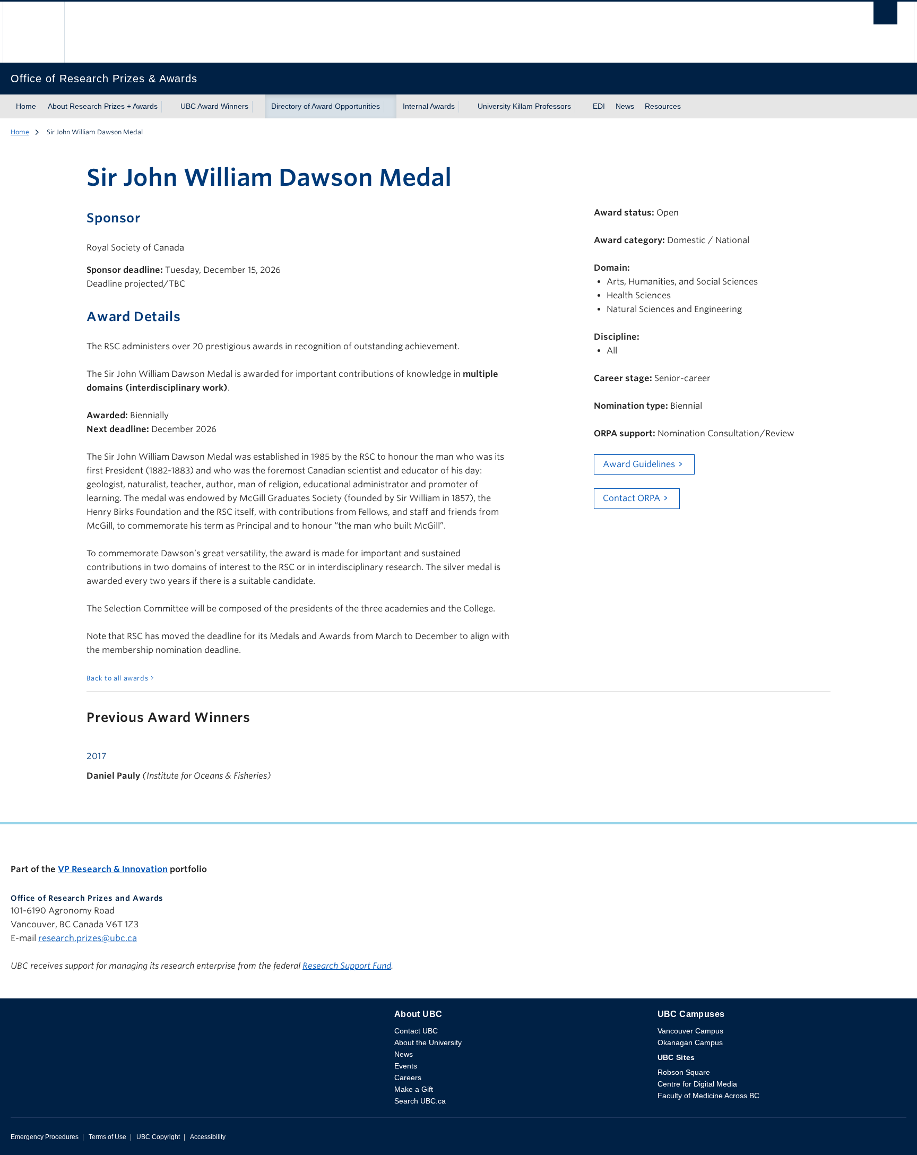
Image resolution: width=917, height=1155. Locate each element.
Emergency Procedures (45, 1137)
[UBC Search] (885, 16)
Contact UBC (416, 1031)
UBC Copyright (158, 1137)
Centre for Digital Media (697, 1084)
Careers (407, 1077)
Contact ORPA (631, 498)
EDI (599, 106)
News (625, 106)
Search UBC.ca (420, 1101)
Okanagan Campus (690, 1042)
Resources (663, 106)
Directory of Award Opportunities (325, 106)
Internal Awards (429, 106)
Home (26, 106)
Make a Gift (413, 1089)
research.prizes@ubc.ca (87, 938)
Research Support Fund (346, 966)
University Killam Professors (524, 106)
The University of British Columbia (33, 32)
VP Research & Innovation (113, 869)
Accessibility (208, 1137)
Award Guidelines (639, 464)
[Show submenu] (167, 107)
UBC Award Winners (214, 106)
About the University (428, 1042)
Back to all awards (117, 678)
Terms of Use (107, 1137)
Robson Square (684, 1072)
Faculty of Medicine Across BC (708, 1095)
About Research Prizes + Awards (103, 106)
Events (405, 1066)
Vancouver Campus (690, 1031)
